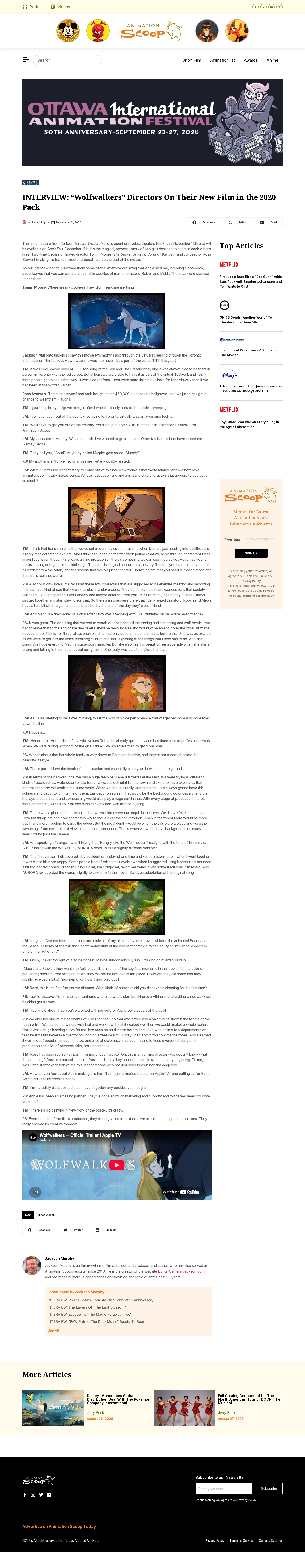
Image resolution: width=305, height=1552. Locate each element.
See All (53, 1330)
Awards (251, 60)
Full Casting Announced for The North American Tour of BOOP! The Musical (249, 1399)
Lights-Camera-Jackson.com (181, 1271)
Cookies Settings (271, 1540)
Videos (63, 6)
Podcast (37, 6)
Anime (272, 60)
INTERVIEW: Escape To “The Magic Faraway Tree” (90, 1314)
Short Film (191, 60)
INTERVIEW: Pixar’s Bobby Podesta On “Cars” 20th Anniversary (101, 1300)
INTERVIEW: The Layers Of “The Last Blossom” (87, 1307)
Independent (46, 1215)
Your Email (233, 539)
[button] (204, 222)
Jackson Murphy (59, 1258)
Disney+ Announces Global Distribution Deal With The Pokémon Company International (118, 1399)
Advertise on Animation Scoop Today (59, 1526)
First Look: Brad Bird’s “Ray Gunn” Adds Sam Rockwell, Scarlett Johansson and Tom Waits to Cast (251, 281)
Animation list (222, 60)
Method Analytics (87, 1540)
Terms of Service (242, 1540)
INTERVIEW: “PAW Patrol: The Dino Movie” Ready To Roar (96, 1321)
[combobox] (67, 60)
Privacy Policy (247, 1500)
